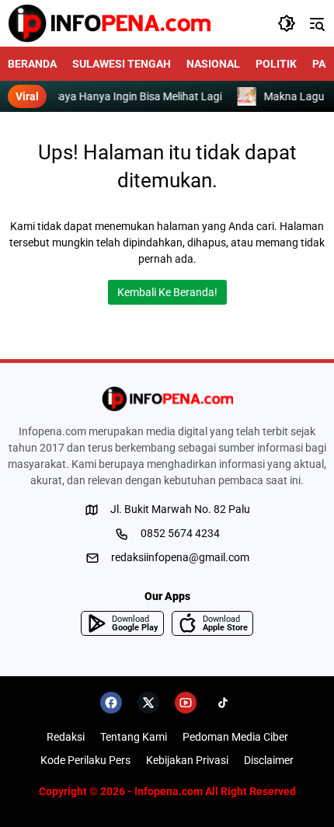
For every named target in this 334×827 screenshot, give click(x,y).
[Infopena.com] (109, 23)
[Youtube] (186, 703)
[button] (286, 23)
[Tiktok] (223, 703)
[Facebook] (111, 703)
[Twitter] (148, 703)
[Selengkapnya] (167, 398)
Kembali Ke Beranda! (167, 292)
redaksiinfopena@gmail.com (180, 557)
